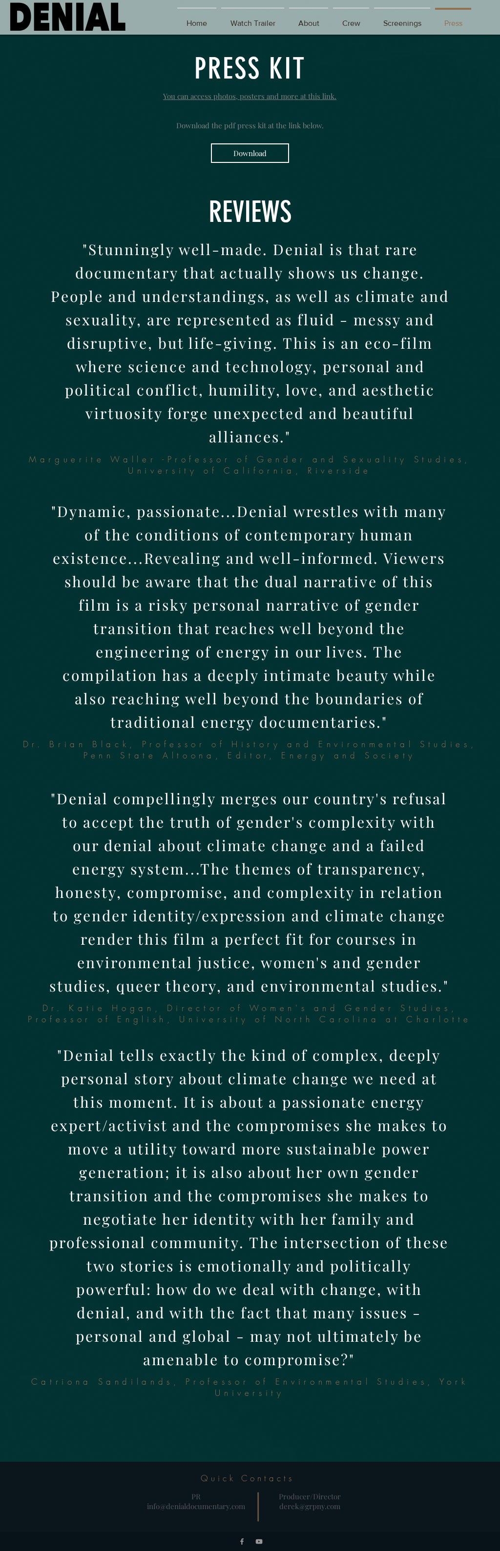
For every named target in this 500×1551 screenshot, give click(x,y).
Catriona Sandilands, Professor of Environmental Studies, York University (250, 1387)
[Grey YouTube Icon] (259, 1541)
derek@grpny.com (309, 1506)
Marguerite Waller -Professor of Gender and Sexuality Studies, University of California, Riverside (250, 465)
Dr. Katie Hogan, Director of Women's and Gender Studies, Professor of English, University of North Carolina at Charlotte (250, 1013)
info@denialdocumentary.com (196, 1506)
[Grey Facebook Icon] (242, 1541)
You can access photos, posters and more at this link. (249, 96)
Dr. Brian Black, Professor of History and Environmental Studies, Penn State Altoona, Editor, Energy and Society (250, 749)
